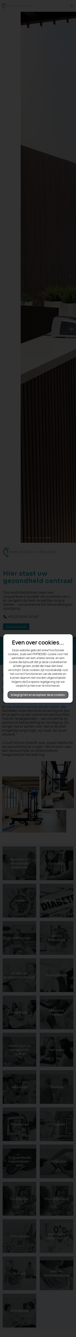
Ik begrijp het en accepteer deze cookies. (38, 695)
